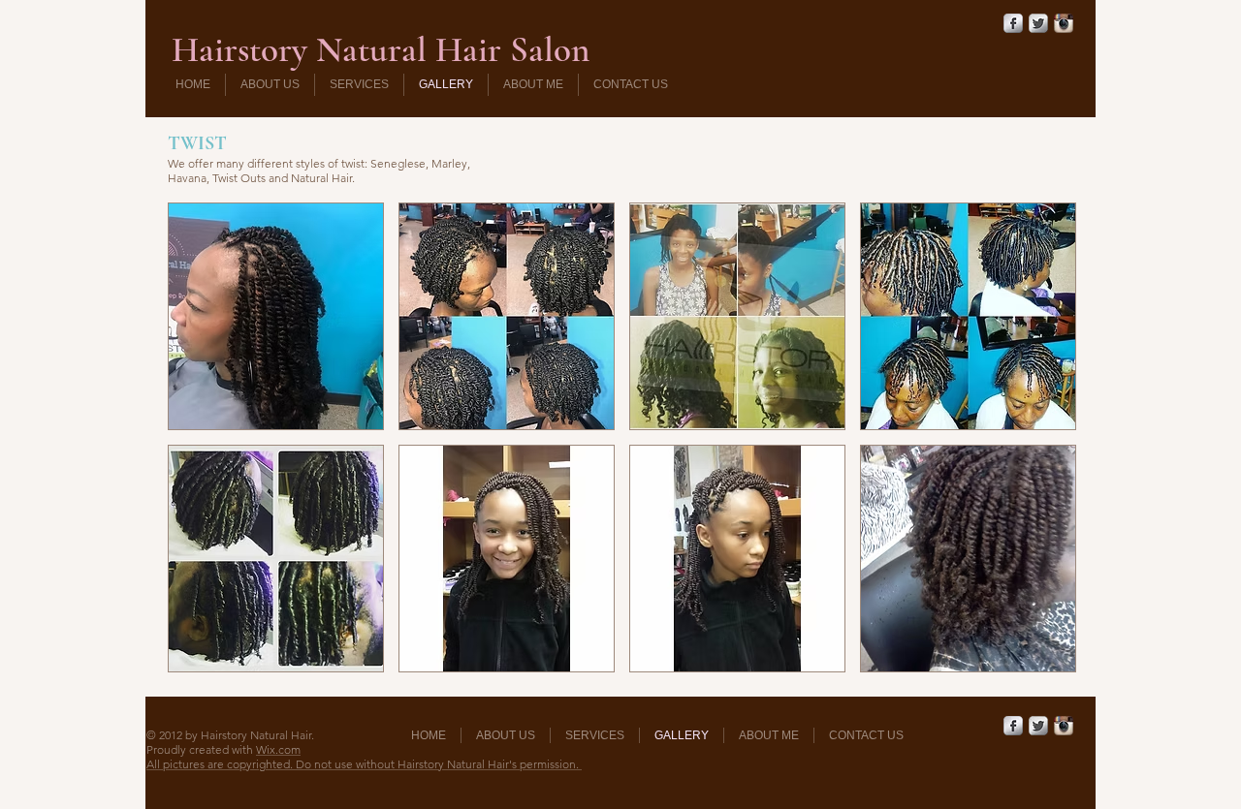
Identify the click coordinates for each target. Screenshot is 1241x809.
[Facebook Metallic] (1013, 23)
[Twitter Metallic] (1038, 23)
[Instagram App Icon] (1063, 23)
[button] (276, 316)
